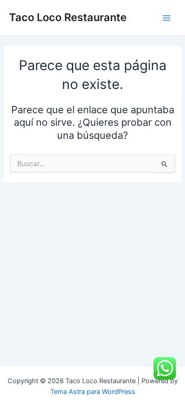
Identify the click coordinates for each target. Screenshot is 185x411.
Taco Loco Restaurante (68, 17)
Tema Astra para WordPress (92, 392)
